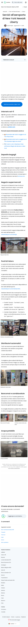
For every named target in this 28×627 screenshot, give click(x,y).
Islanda (3, 590)
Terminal (3, 534)
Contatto (3, 612)
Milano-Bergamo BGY (6, 567)
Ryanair (3, 557)
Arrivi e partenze (4, 542)
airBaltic (3, 552)
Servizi (23, 11)
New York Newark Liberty (14, 11)
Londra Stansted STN (6, 560)
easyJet (3, 570)
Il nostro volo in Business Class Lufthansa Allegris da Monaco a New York (14, 146)
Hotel (2, 537)
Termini (12, 617)
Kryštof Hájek (10, 25)
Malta (2, 585)
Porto (2, 603)
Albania (3, 593)
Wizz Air (3, 575)
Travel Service (4, 577)
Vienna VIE (3, 554)
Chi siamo (3, 609)
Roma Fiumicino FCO (6, 562)
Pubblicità (23, 617)
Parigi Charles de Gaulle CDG (7, 580)
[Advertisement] (14, 77)
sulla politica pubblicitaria (14, 468)
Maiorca (3, 600)
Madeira (3, 582)
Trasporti (3, 532)
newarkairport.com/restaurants (10, 289)
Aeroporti (5, 11)
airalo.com (11, 127)
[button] (2, 2)
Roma (2, 595)
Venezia (3, 587)
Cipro (2, 598)
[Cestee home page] (7, 2)
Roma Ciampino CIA (6, 572)
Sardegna (3, 565)
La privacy (17, 617)
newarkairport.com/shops (9, 234)
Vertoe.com (21, 176)
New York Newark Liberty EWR (10, 7)
